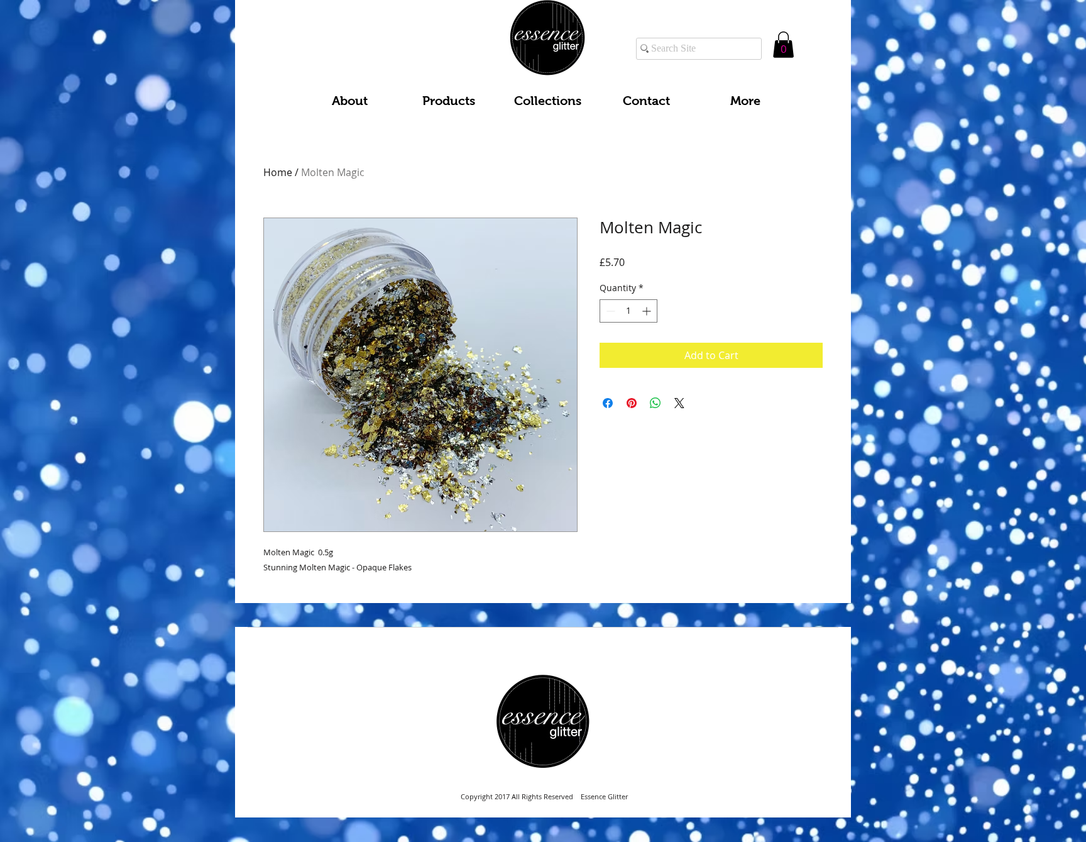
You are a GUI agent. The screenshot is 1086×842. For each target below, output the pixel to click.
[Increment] (647, 311)
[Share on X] (679, 403)
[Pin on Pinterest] (631, 403)
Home (277, 172)
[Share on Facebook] (607, 403)
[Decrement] (609, 311)
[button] (783, 44)
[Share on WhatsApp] (655, 403)
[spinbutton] (628, 311)
